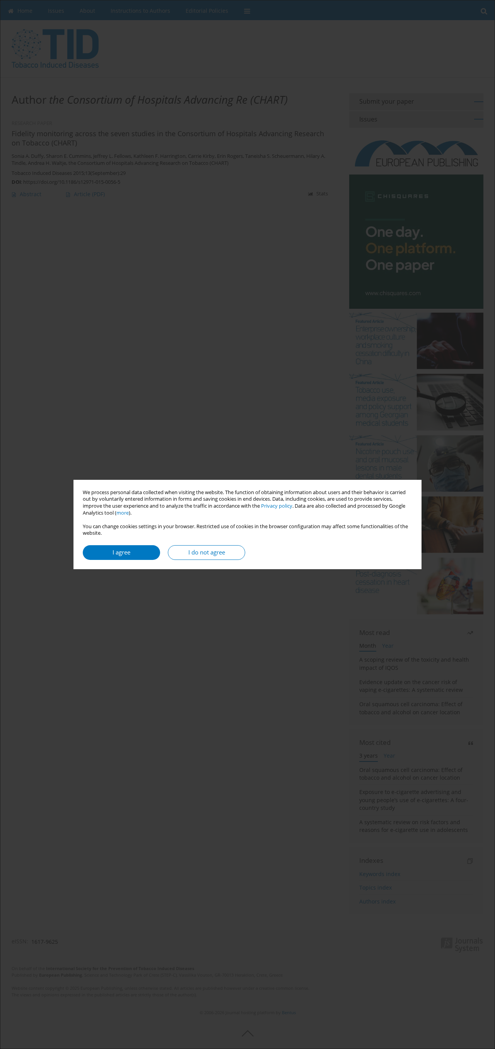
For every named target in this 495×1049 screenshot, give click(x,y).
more (122, 513)
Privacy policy (276, 506)
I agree (121, 552)
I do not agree (206, 552)
